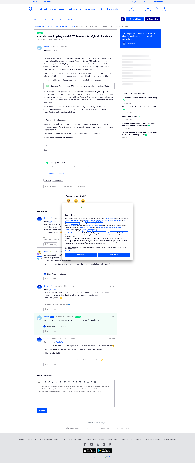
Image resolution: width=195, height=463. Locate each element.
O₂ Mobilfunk (48, 26)
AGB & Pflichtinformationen (50, 439)
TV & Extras (90, 9)
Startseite (37, 26)
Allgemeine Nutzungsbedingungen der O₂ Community (87, 428)
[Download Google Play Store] (104, 452)
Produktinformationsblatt (95, 439)
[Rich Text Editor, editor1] (75, 395)
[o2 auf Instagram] (98, 444)
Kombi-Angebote (74, 9)
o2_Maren (46, 218)
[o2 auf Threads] (110, 444)
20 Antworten (127, 112)
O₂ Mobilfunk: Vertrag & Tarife (65, 26)
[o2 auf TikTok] (104, 444)
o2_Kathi (46, 338)
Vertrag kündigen (170, 439)
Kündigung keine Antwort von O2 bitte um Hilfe (139, 107)
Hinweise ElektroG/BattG (73, 439)
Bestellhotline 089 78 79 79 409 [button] (155, 2)
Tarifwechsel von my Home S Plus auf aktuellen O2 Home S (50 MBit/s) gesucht (139, 133)
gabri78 (46, 47)
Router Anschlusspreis (130, 116)
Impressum (32, 439)
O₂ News (70, 19)
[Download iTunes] (89, 452)
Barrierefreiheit (126, 439)
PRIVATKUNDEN (34, 2)
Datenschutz (112, 439)
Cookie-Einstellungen (152, 439)
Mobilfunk (43, 9)
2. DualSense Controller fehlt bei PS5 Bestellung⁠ (139, 98)
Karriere (138, 439)
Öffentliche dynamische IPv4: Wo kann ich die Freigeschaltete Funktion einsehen (138, 124)
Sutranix (46, 251)
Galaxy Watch (57, 180)
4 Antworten (126, 129)
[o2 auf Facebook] (85, 444)
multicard (47, 180)
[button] (43, 9)
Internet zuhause (57, 9)
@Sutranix (52, 289)
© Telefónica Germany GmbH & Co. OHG (93, 457)
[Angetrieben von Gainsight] (97, 423)
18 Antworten (127, 119)
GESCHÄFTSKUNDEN (49, 2)
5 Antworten (126, 103)
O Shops (136, 2)
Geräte (101, 9)
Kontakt (22, 439)
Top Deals (113, 9)
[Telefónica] (109, 457)
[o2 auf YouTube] (91, 444)
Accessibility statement (120, 428)
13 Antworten (127, 138)
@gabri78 (52, 221)
